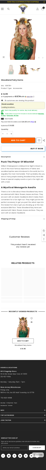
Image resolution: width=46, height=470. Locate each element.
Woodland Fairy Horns (23, 345)
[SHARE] (43, 140)
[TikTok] (20, 456)
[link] (39, 140)
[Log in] (37, 9)
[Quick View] (31, 322)
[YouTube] (31, 456)
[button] (39, 58)
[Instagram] (9, 456)
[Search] (8, 9)
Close (44, 2)
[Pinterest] (14, 456)
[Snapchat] (26, 456)
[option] (23, 38)
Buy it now (37, 148)
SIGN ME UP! (37, 447)
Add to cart (18, 140)
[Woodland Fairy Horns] (23, 327)
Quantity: (4, 129)
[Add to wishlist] (31, 318)
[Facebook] (3, 456)
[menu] (2, 9)
